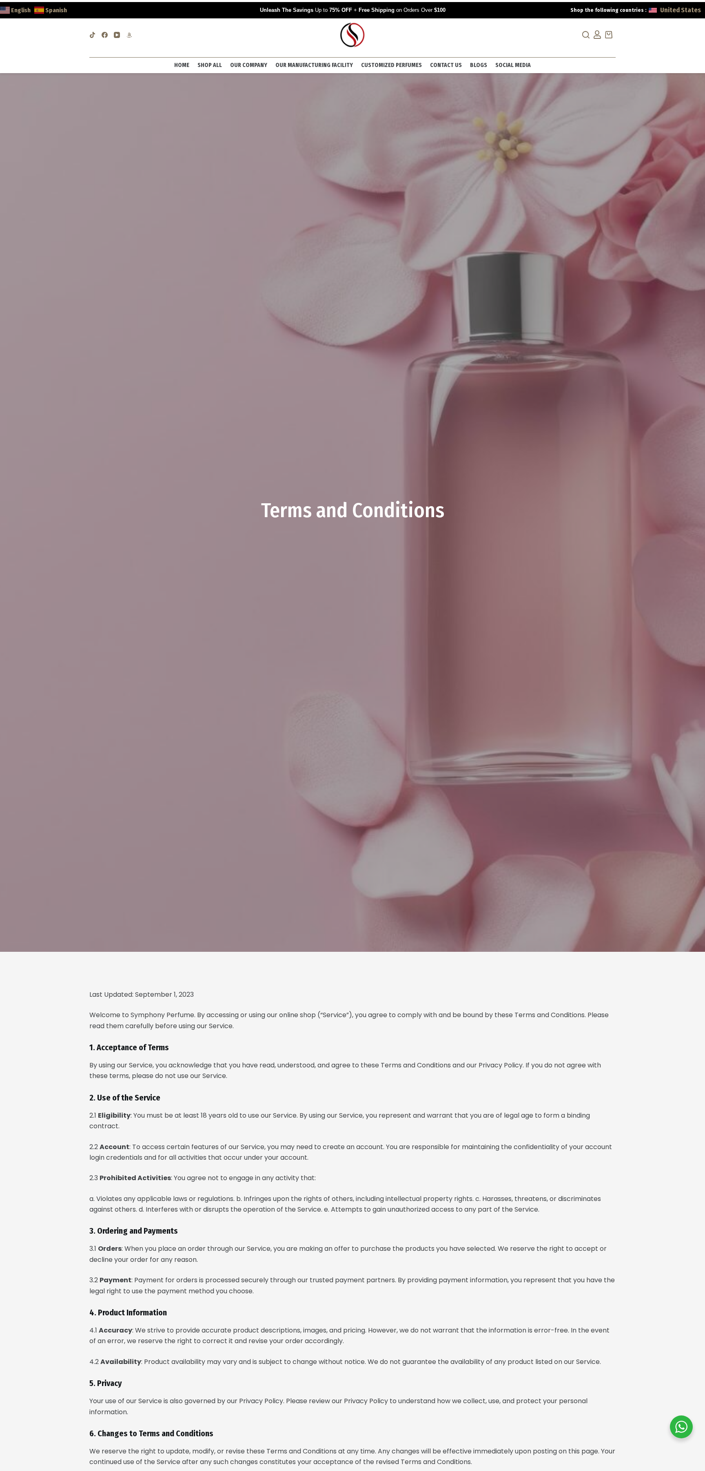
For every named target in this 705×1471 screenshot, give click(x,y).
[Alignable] (129, 35)
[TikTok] (92, 35)
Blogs (478, 65)
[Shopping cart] (610, 34)
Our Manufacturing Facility (314, 65)
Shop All (209, 65)
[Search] (583, 34)
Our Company (248, 65)
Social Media (513, 65)
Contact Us (446, 65)
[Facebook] (105, 35)
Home (181, 65)
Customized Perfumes (391, 65)
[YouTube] (117, 35)
